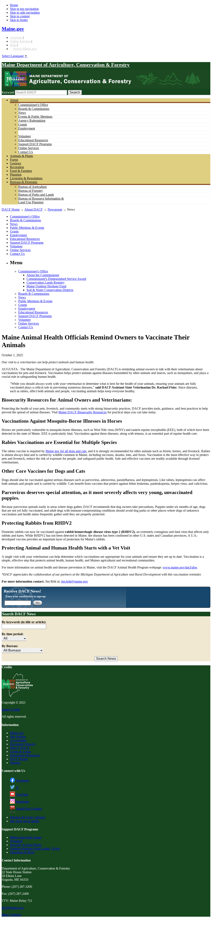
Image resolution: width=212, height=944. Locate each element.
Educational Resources (33, 140)
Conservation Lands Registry (45, 282)
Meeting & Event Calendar (27, 817)
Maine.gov (13, 28)
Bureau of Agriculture (32, 186)
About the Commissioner (42, 275)
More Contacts (11, 914)
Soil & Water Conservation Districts (49, 290)
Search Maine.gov (25, 48)
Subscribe (18, 77)
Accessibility (18, 740)
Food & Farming (21, 171)
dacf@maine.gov (13, 907)
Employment (26, 128)
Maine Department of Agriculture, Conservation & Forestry (66, 64)
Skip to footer (19, 20)
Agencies (16, 37)
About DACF (33, 209)
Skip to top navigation (24, 9)
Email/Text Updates (29, 808)
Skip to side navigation (25, 12)
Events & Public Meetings (35, 116)
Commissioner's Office (33, 105)
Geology (15, 163)
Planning (16, 174)
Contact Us (19, 81)
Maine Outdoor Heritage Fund (46, 286)
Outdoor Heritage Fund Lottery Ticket (35, 848)
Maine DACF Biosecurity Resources (82, 412)
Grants (22, 124)
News (16, 84)
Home (14, 5)
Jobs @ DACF (20, 748)
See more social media (24, 821)
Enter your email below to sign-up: (26, 596)
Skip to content (20, 16)
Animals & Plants (21, 156)
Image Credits (11, 709)
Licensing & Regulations (26, 178)
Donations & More (22, 852)
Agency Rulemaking (31, 120)
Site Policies (18, 736)
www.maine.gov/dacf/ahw (180, 567)
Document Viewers (22, 744)
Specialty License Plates (25, 845)
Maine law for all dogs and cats (66, 451)
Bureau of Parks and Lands (36, 194)
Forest (14, 159)
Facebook (22, 780)
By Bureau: (10, 646)
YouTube (22, 794)
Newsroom (55, 209)
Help (13, 45)
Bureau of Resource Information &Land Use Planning (41, 200)
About (14, 100)
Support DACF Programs (35, 144)
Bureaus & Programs (23, 182)
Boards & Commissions (33, 108)
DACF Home (11, 209)
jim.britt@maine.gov (74, 581)
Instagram (22, 801)
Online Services (20, 41)
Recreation (17, 167)
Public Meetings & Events (27, 227)
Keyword (8, 92)
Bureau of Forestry (30, 190)
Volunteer (24, 136)
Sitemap (15, 762)
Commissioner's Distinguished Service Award (56, 279)
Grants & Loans (20, 751)
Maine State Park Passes (26, 837)
